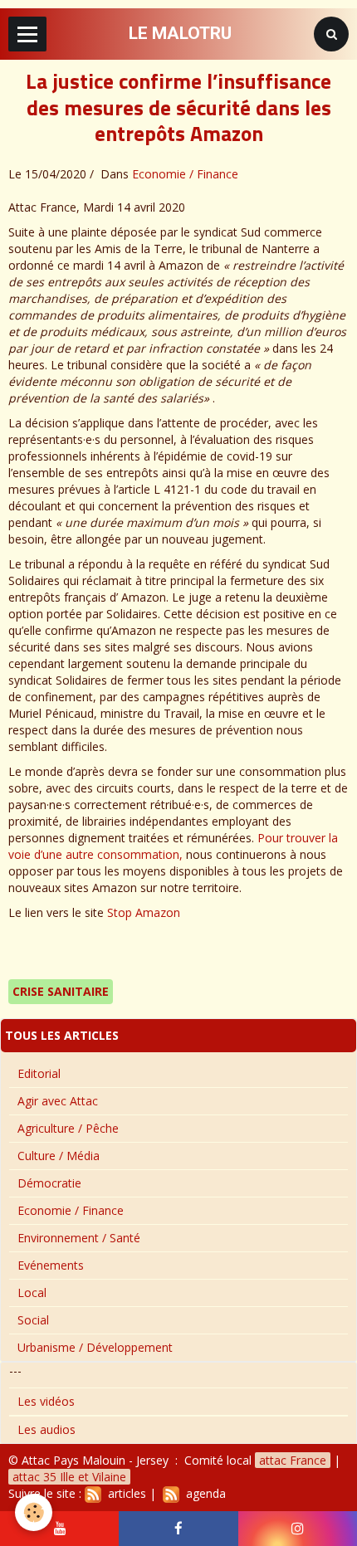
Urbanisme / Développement (95, 1347)
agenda (202, 1493)
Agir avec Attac (57, 1101)
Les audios (46, 1429)
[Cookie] (33, 1512)
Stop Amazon (143, 912)
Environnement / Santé (78, 1238)
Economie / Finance (185, 174)
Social (33, 1320)
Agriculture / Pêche (68, 1128)
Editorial (39, 1073)
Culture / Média (58, 1155)
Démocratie (49, 1183)
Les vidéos (46, 1401)
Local (31, 1292)
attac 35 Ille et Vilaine (69, 1477)
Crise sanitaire (60, 991)
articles (123, 1493)
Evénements (50, 1265)
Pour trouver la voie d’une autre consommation (173, 846)
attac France (292, 1460)
